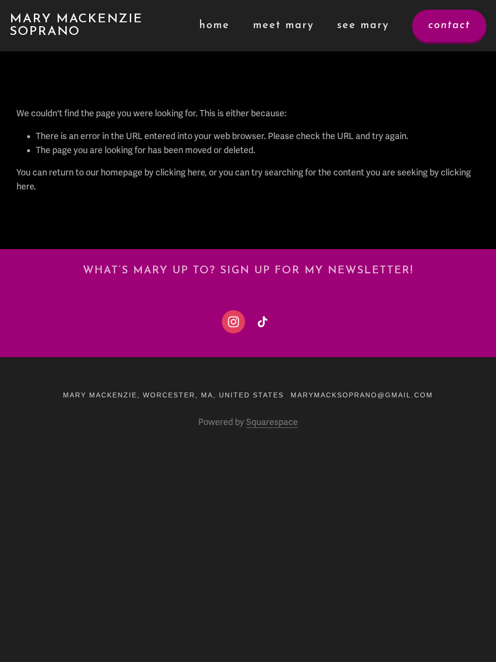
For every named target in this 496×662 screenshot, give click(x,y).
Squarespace (272, 422)
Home (214, 25)
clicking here (180, 172)
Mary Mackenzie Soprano (76, 25)
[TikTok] (262, 321)
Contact (449, 25)
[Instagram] (233, 321)
